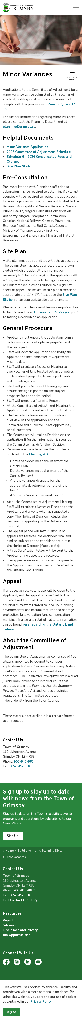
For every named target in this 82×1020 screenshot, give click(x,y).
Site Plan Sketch (20, 166)
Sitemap (9, 925)
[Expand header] (76, 7)
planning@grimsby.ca (19, 126)
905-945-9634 (24, 761)
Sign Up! (13, 836)
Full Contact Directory (20, 900)
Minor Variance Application (27, 147)
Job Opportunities (16, 935)
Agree (11, 1012)
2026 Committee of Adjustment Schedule (39, 152)
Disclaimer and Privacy (20, 930)
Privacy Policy (41, 1001)
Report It (10, 920)
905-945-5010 (20, 766)
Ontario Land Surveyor (51, 312)
